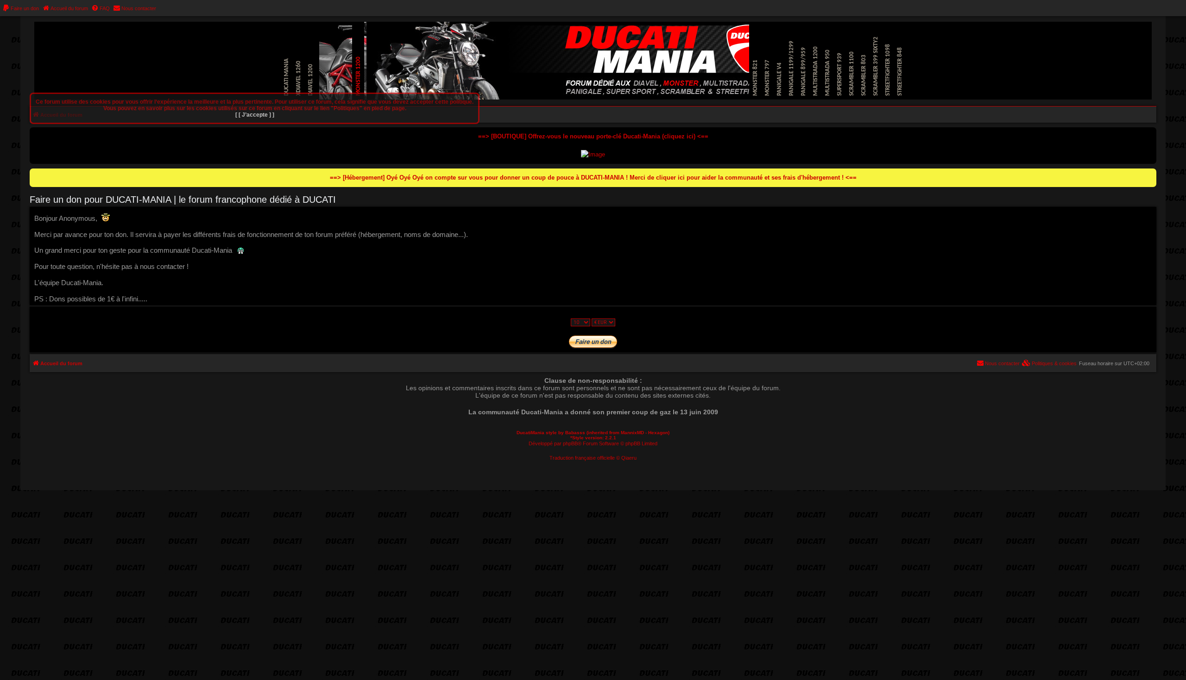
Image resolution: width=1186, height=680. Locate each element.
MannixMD (632, 432)
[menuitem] (20, 8)
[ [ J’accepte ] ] (254, 115)
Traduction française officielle (582, 458)
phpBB (570, 443)
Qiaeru (629, 458)
